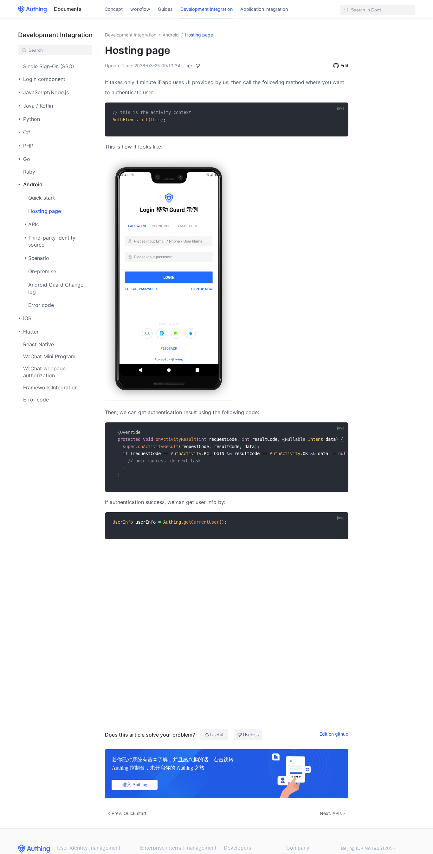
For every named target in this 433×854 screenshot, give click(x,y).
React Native (38, 344)
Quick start (41, 198)
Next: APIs (331, 813)
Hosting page (44, 211)
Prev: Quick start (129, 813)
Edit (344, 65)
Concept (114, 9)
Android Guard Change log (55, 288)
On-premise (42, 271)
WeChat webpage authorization (44, 372)
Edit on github (334, 734)
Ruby (29, 172)
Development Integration (206, 9)
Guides (165, 9)
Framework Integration (50, 387)
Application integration (264, 9)
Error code (41, 305)
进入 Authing (134, 784)
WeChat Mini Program (49, 356)
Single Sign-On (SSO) (48, 66)
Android (171, 34)
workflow (140, 9)
